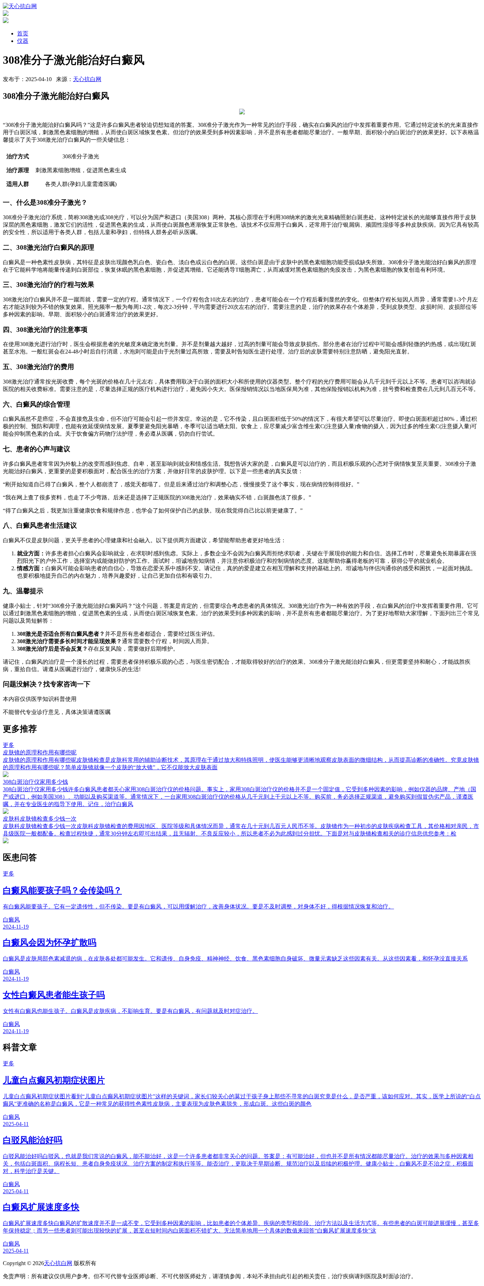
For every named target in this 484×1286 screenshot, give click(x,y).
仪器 (22, 41)
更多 (8, 745)
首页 (22, 33)
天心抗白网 (87, 79)
